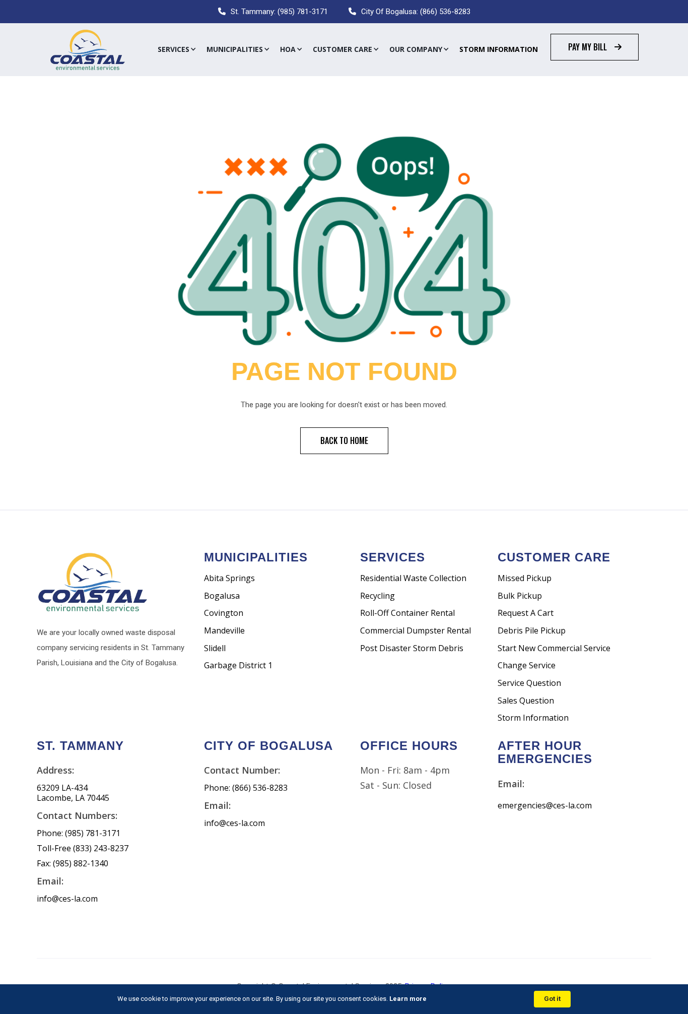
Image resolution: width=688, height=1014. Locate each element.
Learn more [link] (408, 998)
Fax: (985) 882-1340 (72, 863)
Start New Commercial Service (554, 648)
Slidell (215, 648)
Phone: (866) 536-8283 (246, 788)
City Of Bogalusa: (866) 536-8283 (415, 11)
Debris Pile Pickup (532, 630)
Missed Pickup (525, 578)
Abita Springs (229, 578)
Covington (223, 613)
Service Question (529, 683)
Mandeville (224, 630)
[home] (87, 49)
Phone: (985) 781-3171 (78, 833)
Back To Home (344, 440)
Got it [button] (552, 998)
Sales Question (526, 700)
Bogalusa (222, 596)
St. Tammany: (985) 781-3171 (279, 11)
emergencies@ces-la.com (545, 805)
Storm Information (498, 49)
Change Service (527, 665)
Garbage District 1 (238, 665)
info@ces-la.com (67, 899)
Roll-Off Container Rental (407, 613)
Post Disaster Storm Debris (411, 648)
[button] (177, 49)
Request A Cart (526, 613)
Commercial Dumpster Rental (415, 630)
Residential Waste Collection (413, 578)
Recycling (377, 596)
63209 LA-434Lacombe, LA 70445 (73, 793)
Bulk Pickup (520, 596)
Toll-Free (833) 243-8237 (82, 848)
